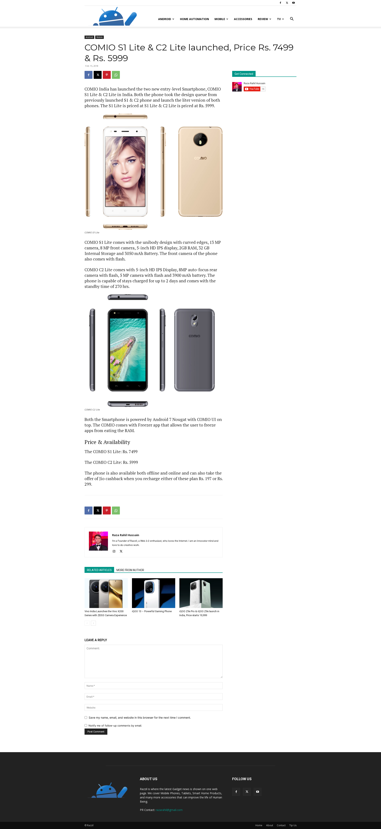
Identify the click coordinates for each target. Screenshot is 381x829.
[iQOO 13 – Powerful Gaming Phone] (153, 593)
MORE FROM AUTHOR (130, 570)
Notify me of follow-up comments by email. (115, 725)
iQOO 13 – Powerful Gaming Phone (152, 611)
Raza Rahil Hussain (125, 535)
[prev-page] (87, 623)
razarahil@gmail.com (169, 810)
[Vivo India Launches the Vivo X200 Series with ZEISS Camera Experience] (106, 593)
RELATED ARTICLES (99, 570)
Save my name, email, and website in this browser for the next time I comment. (140, 717)
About (269, 825)
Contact (281, 825)
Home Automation (194, 19)
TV (279, 19)
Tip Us (292, 825)
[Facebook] (280, 3)
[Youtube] (293, 3)
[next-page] (93, 623)
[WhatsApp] (116, 75)
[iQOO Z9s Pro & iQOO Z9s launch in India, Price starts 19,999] (201, 593)
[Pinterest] (107, 75)
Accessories (243, 19)
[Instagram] (115, 551)
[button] (291, 19)
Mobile (220, 19)
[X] (287, 3)
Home (258, 825)
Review (263, 19)
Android (164, 19)
